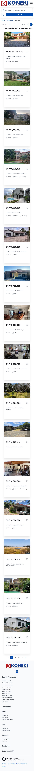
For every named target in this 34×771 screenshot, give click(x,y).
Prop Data (15, 758)
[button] (28, 40)
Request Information (21, 763)
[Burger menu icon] (31, 3)
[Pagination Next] (25, 657)
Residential (10, 20)
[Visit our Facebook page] (17, 671)
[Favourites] (27, 52)
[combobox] (14, 10)
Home (3, 20)
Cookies (4, 766)
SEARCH (19, 14)
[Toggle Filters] (3, 14)
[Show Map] (31, 24)
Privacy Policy (11, 763)
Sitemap (4, 763)
